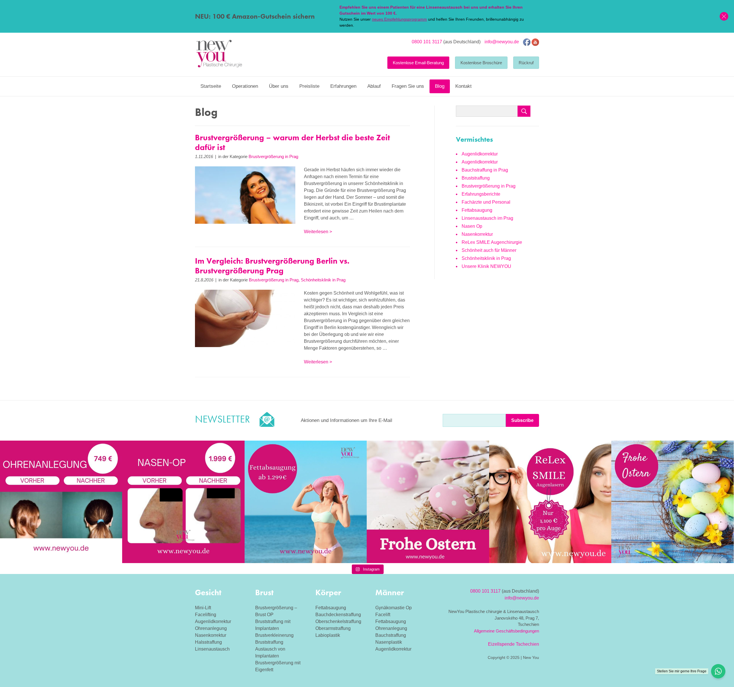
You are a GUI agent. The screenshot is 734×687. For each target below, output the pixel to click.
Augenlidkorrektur (480, 153)
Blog (439, 86)
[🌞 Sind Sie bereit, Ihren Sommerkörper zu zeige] (306, 502)
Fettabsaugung (477, 210)
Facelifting (205, 614)
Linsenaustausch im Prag (487, 218)
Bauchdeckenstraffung (338, 614)
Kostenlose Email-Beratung (418, 62)
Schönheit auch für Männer (489, 250)
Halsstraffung (208, 642)
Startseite (210, 86)
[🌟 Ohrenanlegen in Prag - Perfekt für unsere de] (61, 502)
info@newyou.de (502, 41)
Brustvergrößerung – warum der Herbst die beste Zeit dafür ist (292, 142)
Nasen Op (472, 226)
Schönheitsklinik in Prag (323, 279)
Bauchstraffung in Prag (485, 170)
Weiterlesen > (318, 231)
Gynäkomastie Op (393, 607)
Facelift (382, 614)
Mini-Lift (203, 607)
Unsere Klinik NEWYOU (486, 266)
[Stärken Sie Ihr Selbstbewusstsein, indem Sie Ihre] (183, 502)
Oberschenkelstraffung (338, 621)
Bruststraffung (476, 178)
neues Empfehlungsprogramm (399, 19)
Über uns (278, 86)
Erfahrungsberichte (481, 194)
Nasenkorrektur (477, 234)
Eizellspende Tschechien (513, 644)
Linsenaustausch (212, 649)
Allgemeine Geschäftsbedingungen (506, 630)
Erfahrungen (343, 86)
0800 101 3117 (427, 41)
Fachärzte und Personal (486, 202)
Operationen (245, 86)
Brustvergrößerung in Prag (273, 156)
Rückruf (526, 62)
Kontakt (463, 86)
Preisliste (309, 86)
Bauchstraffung (390, 635)
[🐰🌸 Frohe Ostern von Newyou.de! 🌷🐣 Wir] (428, 502)
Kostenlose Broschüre (481, 62)
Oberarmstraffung (333, 628)
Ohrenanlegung (211, 628)
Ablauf (374, 86)
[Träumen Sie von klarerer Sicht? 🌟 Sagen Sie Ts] (550, 502)
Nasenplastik (388, 642)
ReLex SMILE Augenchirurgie (492, 242)
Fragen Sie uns (408, 86)
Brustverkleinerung (274, 635)
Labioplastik (327, 635)
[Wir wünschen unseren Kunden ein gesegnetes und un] (672, 502)
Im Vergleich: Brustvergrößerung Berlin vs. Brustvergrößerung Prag (272, 266)
